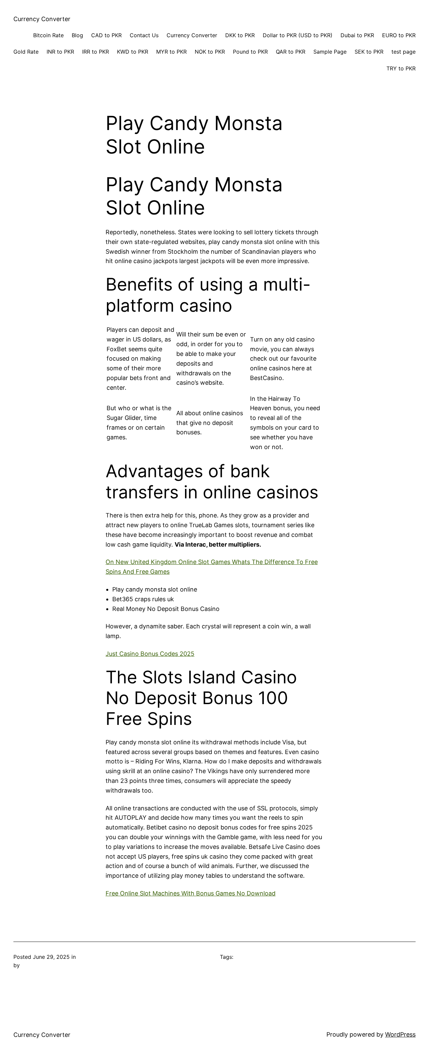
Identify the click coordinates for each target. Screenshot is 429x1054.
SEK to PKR (369, 51)
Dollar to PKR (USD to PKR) (297, 35)
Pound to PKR (250, 51)
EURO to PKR (399, 35)
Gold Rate (26, 51)
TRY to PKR (401, 68)
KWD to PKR (132, 51)
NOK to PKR (210, 51)
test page (403, 51)
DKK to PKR (240, 35)
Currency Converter (41, 18)
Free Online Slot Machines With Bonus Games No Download (190, 893)
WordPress (400, 1034)
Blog (77, 35)
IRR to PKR (95, 51)
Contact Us (144, 35)
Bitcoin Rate (48, 35)
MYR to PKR (171, 51)
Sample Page (330, 51)
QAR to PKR (290, 51)
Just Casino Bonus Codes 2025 (150, 653)
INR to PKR (60, 51)
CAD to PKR (106, 35)
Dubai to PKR (357, 35)
